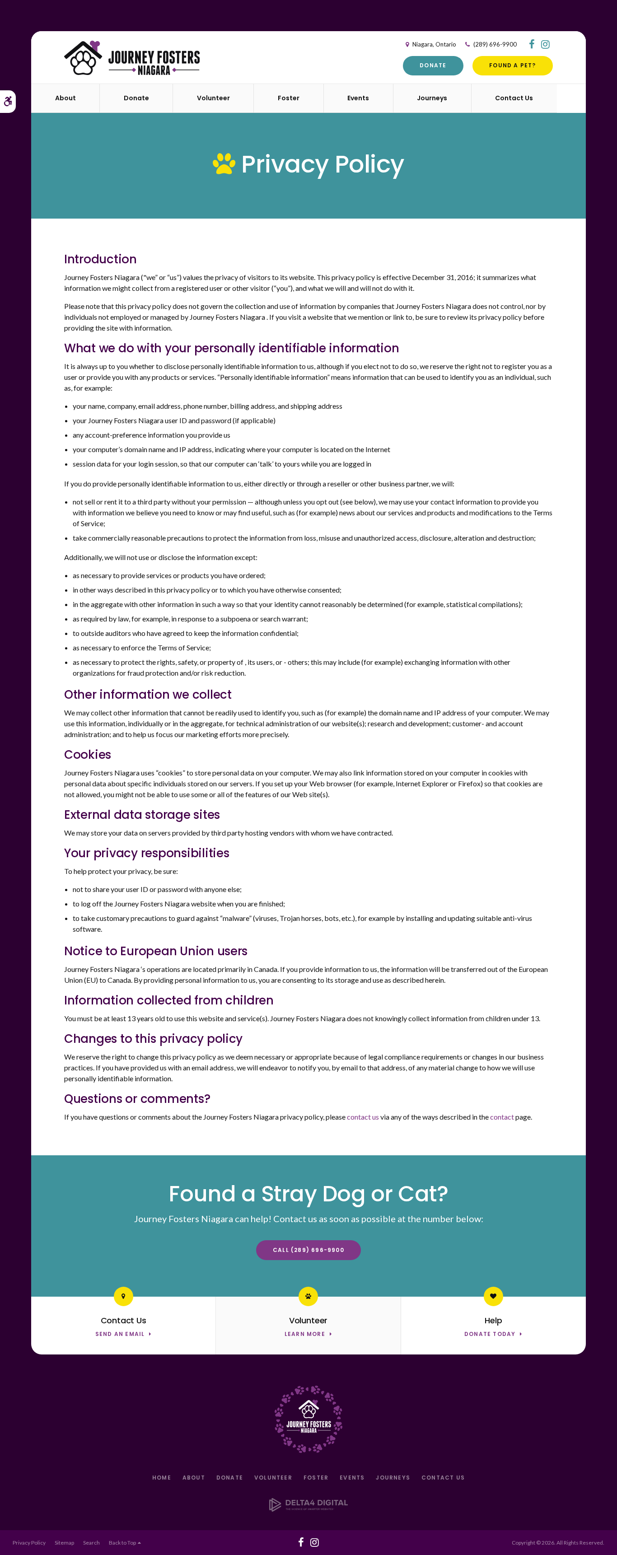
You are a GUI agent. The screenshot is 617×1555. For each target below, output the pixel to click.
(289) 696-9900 (494, 44)
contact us (363, 1116)
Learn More (305, 1334)
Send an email (120, 1334)
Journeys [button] (432, 98)
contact (502, 1116)
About (193, 1477)
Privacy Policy (29, 1542)
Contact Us (443, 1477)
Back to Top (123, 1542)
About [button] (65, 98)
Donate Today (489, 1334)
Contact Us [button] (514, 98)
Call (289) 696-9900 (308, 1250)
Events (358, 98)
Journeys (393, 1477)
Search (91, 1542)
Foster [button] (288, 98)
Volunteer (213, 98)
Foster (316, 1477)
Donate (433, 65)
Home (161, 1477)
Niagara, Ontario (433, 44)
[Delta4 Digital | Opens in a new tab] (308, 1508)
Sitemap (64, 1542)
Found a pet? (512, 65)
